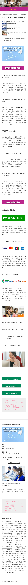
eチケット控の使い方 (11, 393)
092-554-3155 (8, 485)
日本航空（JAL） (19, 538)
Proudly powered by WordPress (9, 581)
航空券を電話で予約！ (11, 3)
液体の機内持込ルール (11, 386)
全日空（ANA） (10, 538)
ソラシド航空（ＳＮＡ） (12, 542)
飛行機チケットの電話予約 (11, 379)
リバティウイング (17, 521)
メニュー (15, 9)
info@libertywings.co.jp (14, 345)
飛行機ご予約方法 (19, 549)
